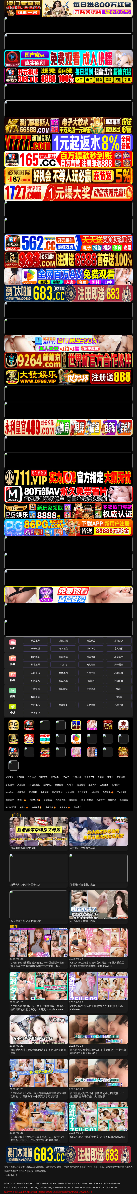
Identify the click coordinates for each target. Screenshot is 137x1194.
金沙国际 (73, 799)
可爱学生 (91, 672)
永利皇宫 (95, 792)
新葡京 (110, 777)
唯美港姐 (91, 656)
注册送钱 (77, 777)
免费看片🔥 (108, 792)
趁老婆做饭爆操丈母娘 (23, 848)
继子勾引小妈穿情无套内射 (26, 884)
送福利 (101, 777)
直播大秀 (124, 799)
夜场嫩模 (33, 792)
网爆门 (119, 688)
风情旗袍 (35, 680)
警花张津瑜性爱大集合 (83, 884)
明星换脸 (63, 680)
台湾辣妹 (35, 656)
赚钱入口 (78, 807)
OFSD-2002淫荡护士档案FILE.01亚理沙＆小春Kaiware (96, 1007)
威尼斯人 (10, 777)
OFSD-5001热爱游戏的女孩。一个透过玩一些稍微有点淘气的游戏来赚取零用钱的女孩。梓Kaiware (38, 966)
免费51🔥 (21, 799)
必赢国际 (10, 784)
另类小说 (35, 712)
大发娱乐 (70, 792)
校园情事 (63, 704)
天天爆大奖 (61, 799)
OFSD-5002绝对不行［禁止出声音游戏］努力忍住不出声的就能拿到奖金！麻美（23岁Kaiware (38, 1007)
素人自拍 (118, 648)
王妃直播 (104, 784)
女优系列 (63, 672)
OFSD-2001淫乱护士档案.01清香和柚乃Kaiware (97, 1136)
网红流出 (91, 664)
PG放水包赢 (34, 784)
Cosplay (91, 648)
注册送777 (89, 777)
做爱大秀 (112, 799)
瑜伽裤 (91, 680)
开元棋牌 (32, 777)
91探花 (63, 664)
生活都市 (35, 704)
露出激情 (63, 688)
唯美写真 (91, 688)
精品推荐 (35, 640)
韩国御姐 (63, 656)
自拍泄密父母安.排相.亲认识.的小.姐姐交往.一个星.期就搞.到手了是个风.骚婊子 (97, 1094)
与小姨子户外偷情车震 (83, 848)
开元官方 (48, 799)
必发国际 (45, 792)
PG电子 (65, 777)
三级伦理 (35, 648)
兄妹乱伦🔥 (50, 807)
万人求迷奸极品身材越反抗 (26, 921)
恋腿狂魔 (118, 672)
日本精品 (63, 648)
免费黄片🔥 (64, 807)
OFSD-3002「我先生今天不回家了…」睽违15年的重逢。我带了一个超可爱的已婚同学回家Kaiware (38, 1140)
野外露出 (118, 664)
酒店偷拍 (81, 784)
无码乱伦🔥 (35, 799)
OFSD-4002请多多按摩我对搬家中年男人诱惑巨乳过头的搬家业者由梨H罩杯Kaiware (97, 964)
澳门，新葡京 (87, 799)
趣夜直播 (21, 792)
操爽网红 (47, 784)
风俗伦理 (118, 704)
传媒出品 (35, 696)
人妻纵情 (91, 704)
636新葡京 (122, 792)
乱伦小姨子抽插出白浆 (83, 921)
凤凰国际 (21, 784)
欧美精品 (91, 640)
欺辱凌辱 (35, 664)
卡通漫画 (35, 688)
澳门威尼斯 (11, 807)
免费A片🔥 (37, 807)
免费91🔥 (23, 807)
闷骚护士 (118, 680)
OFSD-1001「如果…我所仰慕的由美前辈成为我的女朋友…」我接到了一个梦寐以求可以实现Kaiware (39, 1096)
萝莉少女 (118, 640)
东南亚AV (118, 656)
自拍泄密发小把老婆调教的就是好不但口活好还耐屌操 (38, 1051)
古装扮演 (35, 672)
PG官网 (20, 777)
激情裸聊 (10, 799)
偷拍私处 (10, 792)
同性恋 (119, 696)
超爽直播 (59, 784)
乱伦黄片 (116, 784)
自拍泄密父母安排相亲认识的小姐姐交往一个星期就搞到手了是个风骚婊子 (98, 1051)
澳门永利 (55, 777)
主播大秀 (93, 784)
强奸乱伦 (63, 640)
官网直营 (43, 777)
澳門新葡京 (83, 792)
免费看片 (101, 799)
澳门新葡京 (57, 792)
